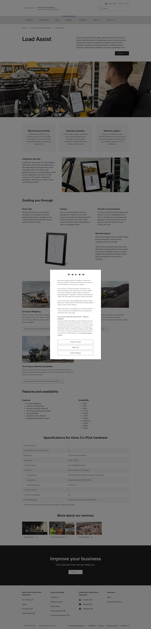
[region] (75, 314)
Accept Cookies (75, 342)
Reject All (75, 347)
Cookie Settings (75, 353)
